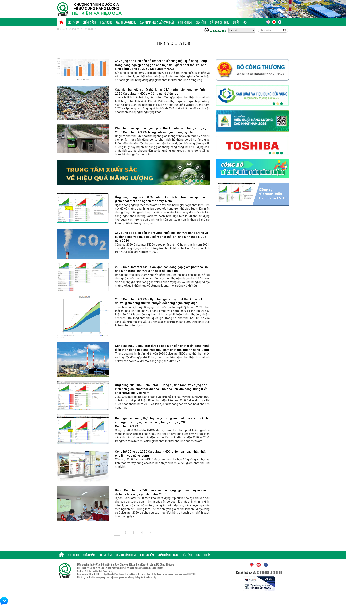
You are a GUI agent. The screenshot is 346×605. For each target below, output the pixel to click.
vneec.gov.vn (118, 577)
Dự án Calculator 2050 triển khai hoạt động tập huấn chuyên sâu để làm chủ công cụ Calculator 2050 (160, 492)
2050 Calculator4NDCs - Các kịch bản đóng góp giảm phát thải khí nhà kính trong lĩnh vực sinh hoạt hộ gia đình (162, 269)
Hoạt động (106, 22)
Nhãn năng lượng (168, 555)
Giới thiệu (73, 22)
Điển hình (201, 22)
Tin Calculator (173, 43)
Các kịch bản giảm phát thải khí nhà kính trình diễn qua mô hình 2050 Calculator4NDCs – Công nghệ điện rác (160, 91)
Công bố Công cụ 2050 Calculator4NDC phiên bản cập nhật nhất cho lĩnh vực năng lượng (160, 453)
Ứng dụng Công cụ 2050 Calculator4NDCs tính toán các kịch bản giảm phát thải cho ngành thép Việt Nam (161, 199)
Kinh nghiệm (185, 22)
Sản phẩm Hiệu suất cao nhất (157, 22)
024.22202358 (218, 31)
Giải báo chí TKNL (219, 22)
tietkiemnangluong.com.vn (100, 577)
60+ (245, 22)
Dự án (236, 22)
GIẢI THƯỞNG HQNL (126, 22)
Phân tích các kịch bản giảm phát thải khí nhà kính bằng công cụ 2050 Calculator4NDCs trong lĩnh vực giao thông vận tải (160, 130)
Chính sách (89, 22)
